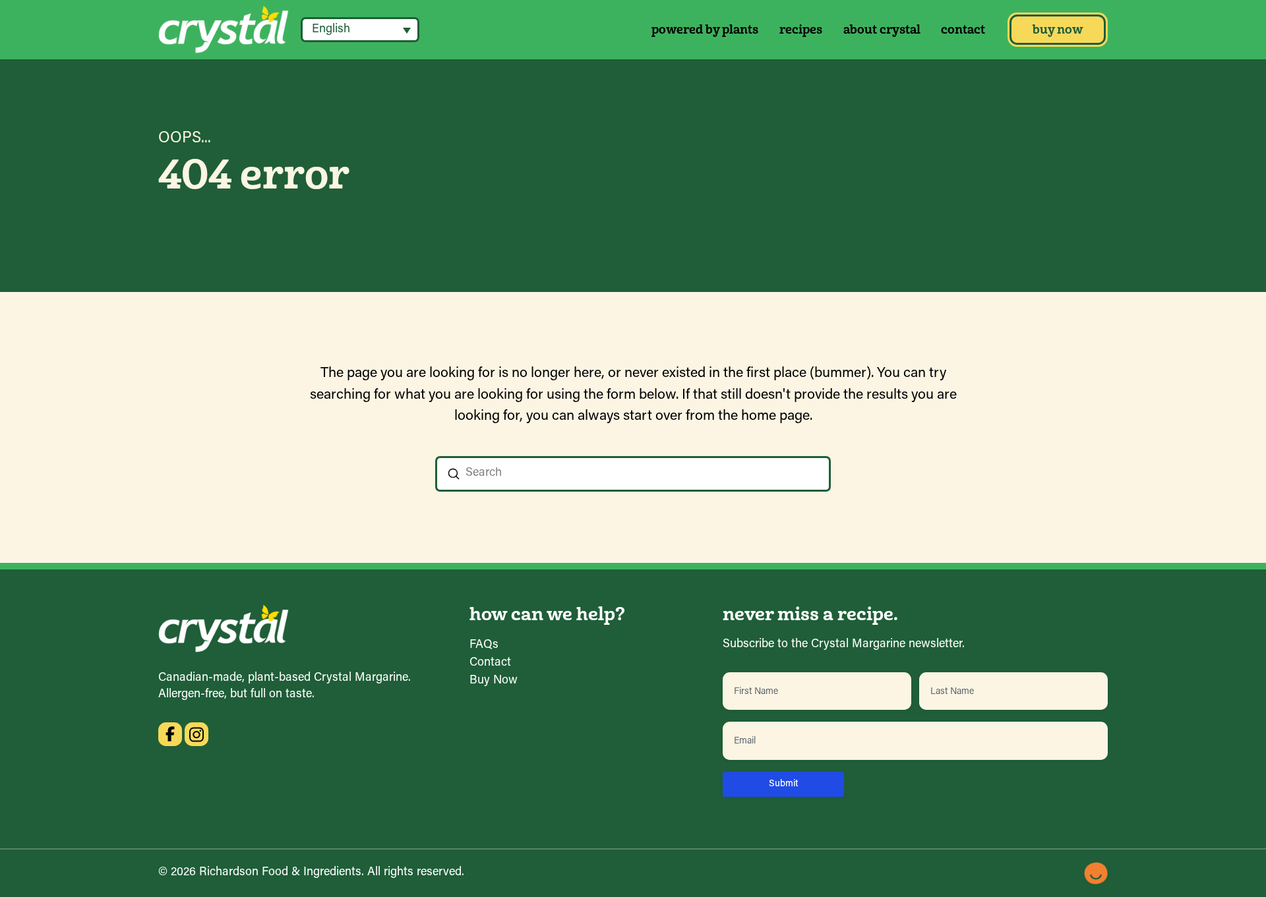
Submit (784, 784)
